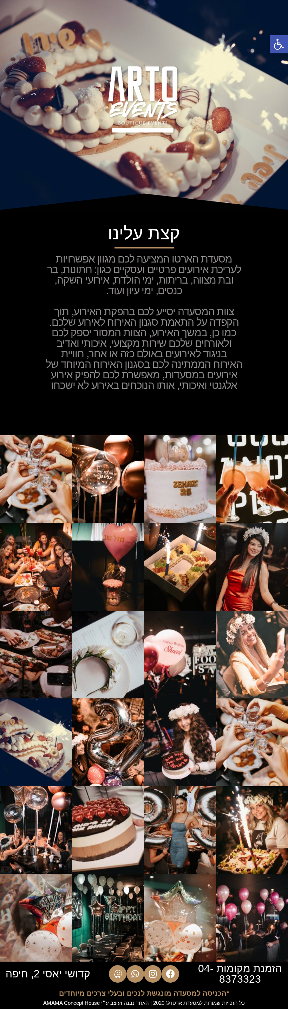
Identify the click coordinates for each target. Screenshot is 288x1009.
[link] (279, 44)
